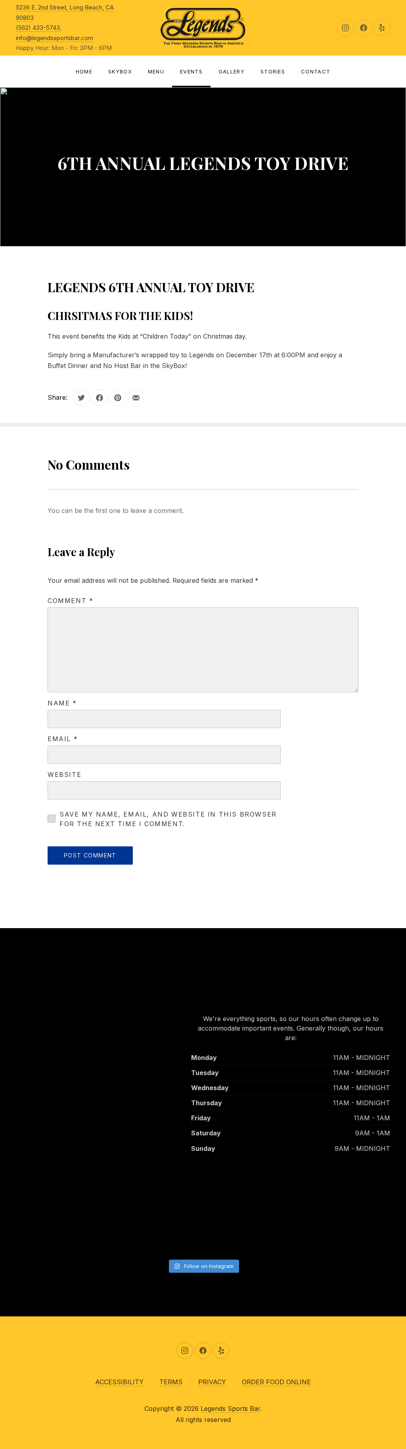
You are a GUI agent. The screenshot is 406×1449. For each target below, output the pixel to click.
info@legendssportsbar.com (54, 38)
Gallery (231, 71)
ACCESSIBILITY (119, 1382)
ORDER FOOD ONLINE (276, 1382)
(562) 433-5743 (38, 27)
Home (84, 71)
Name (62, 703)
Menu (156, 71)
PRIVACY (212, 1382)
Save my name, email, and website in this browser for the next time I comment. (168, 819)
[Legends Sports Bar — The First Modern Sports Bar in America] (203, 28)
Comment (70, 601)
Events (191, 71)
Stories (272, 71)
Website (64, 774)
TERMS (170, 1382)
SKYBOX (120, 71)
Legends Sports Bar (230, 1408)
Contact (315, 71)
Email (63, 739)
